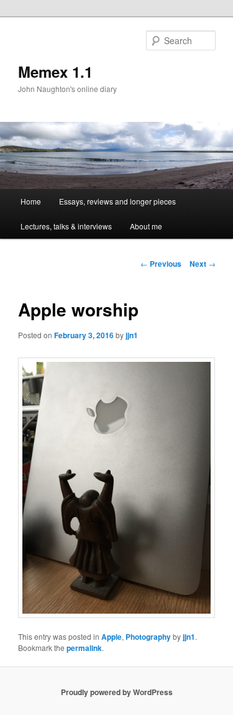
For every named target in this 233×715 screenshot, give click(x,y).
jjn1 (132, 335)
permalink (84, 647)
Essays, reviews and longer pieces (117, 201)
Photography (148, 636)
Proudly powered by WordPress (117, 692)
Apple (111, 636)
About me (146, 226)
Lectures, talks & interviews (66, 226)
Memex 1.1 (55, 71)
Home (31, 201)
